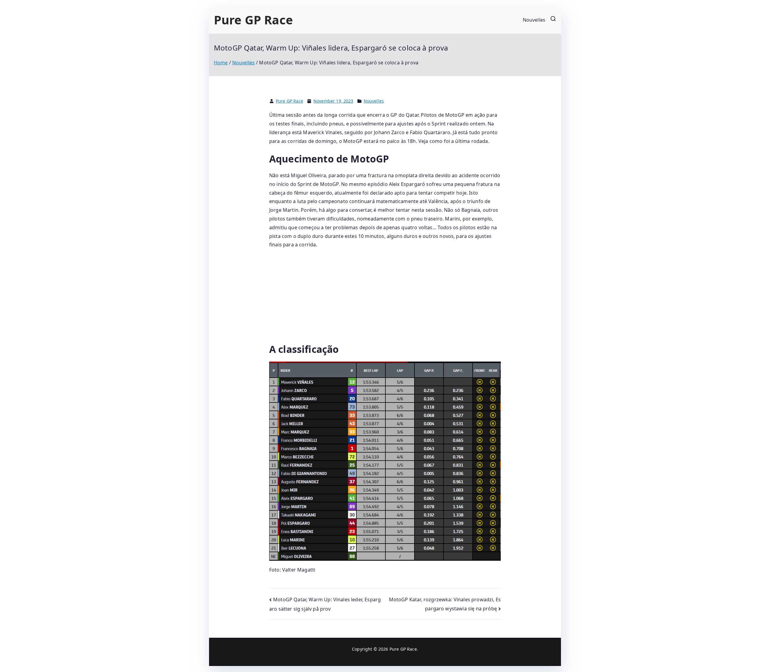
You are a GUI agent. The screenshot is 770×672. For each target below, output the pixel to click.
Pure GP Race (253, 19)
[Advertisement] (385, 298)
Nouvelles (534, 20)
